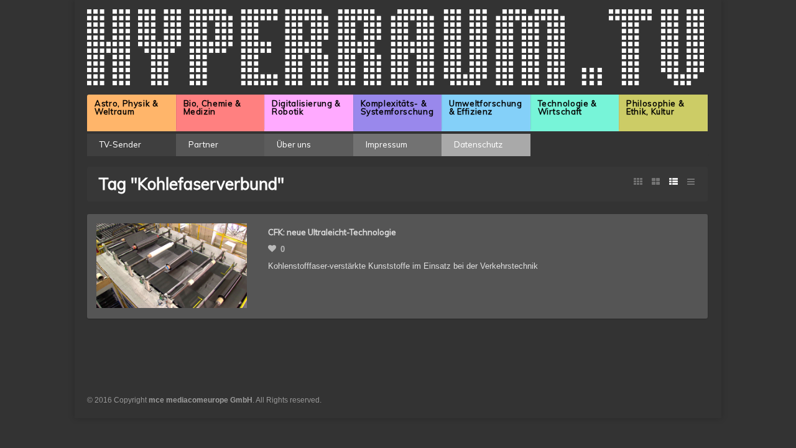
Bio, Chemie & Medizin (212, 107)
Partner (203, 144)
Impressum (386, 144)
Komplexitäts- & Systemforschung (397, 107)
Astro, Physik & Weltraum (127, 107)
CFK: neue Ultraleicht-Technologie (332, 232)
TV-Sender (120, 144)
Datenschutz (478, 144)
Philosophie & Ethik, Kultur (655, 107)
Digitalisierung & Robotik (306, 107)
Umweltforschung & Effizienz (485, 107)
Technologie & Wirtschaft (567, 107)
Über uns (294, 144)
